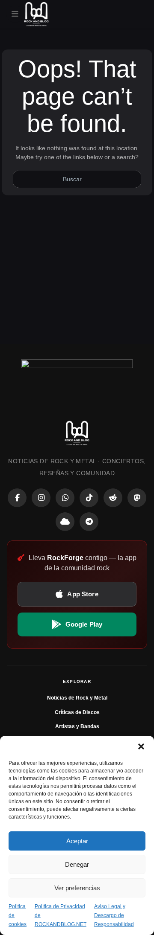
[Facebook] (17, 497)
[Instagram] (41, 497)
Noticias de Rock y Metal (77, 697)
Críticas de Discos (77, 712)
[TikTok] (89, 497)
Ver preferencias (77, 887)
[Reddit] (113, 497)
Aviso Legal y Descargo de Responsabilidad (114, 915)
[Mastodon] (136, 497)
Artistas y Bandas (77, 726)
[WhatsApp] (65, 497)
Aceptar (77, 841)
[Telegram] (89, 521)
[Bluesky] (65, 521)
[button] (141, 746)
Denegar (77, 864)
